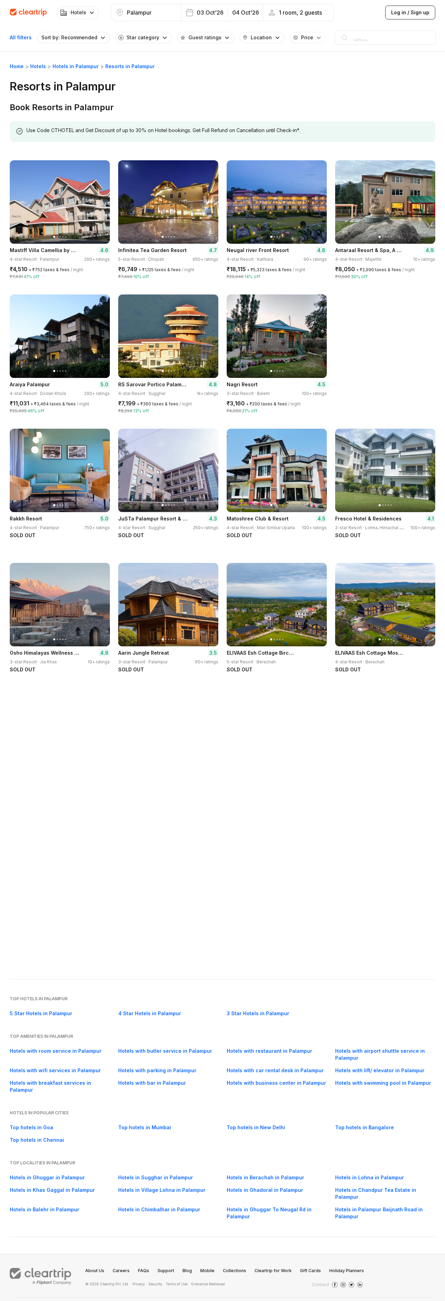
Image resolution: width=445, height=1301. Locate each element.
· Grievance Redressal (207, 1284)
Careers (121, 1270)
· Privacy (137, 1284)
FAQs (143, 1270)
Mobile (207, 1270)
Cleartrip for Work (273, 1270)
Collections (234, 1270)
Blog (187, 1270)
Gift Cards (310, 1270)
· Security (154, 1284)
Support (165, 1270)
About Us (94, 1270)
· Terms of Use (175, 1284)
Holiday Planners (346, 1270)
